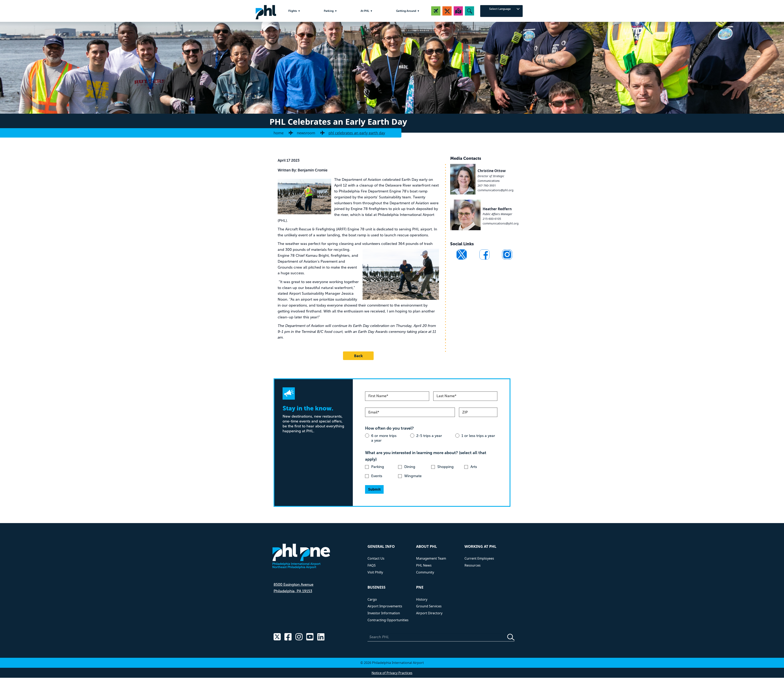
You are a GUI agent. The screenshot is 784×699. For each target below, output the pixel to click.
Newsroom (306, 132)
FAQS (372, 565)
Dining (409, 467)
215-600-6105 (492, 219)
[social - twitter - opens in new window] (462, 254)
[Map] (458, 11)
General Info (381, 546)
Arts (473, 467)
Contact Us (376, 558)
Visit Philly (375, 572)
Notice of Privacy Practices (392, 673)
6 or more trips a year (383, 438)
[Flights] (435, 11)
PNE (419, 587)
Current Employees (479, 558)
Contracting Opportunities (388, 620)
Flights (292, 10)
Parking (329, 10)
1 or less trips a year (478, 436)
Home (279, 132)
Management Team (431, 558)
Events (376, 476)
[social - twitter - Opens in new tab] (277, 637)
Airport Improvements (385, 606)
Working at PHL (480, 546)
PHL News (424, 565)
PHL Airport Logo (265, 10)
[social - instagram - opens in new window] (507, 254)
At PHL (365, 10)
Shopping (445, 467)
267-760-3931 (487, 185)
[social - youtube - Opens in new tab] (309, 637)
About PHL (426, 546)
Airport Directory (429, 613)
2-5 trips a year (429, 436)
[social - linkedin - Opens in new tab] (320, 637)
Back (358, 355)
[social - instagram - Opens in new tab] (299, 637)
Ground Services (429, 606)
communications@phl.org (495, 190)
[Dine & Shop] (447, 11)
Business (376, 587)
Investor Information (384, 613)
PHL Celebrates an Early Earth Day (357, 132)
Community (425, 572)
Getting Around (406, 10)
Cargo (372, 599)
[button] (469, 11)
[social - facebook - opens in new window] (484, 254)
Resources (472, 565)
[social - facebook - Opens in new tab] (288, 637)
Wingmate (413, 476)
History (421, 599)
